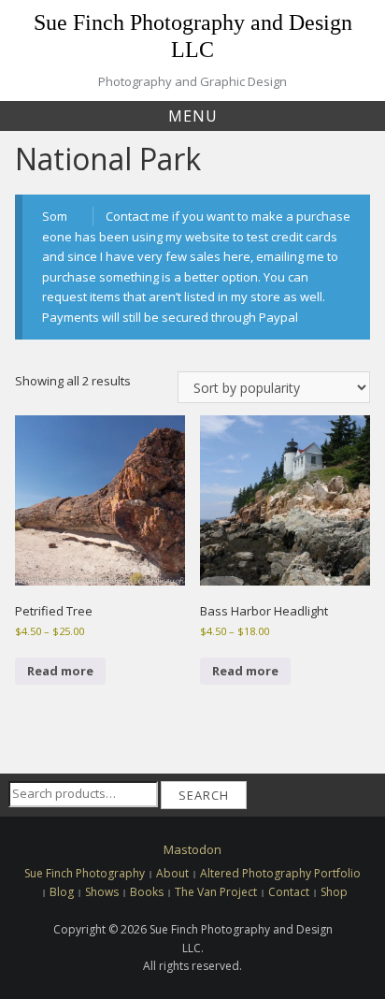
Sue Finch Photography (84, 873)
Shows (102, 892)
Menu (193, 116)
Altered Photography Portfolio (280, 873)
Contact (288, 892)
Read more (60, 670)
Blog (62, 892)
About (172, 873)
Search (203, 795)
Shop (334, 892)
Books (147, 892)
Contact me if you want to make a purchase (228, 216)
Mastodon (192, 849)
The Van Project (216, 892)
